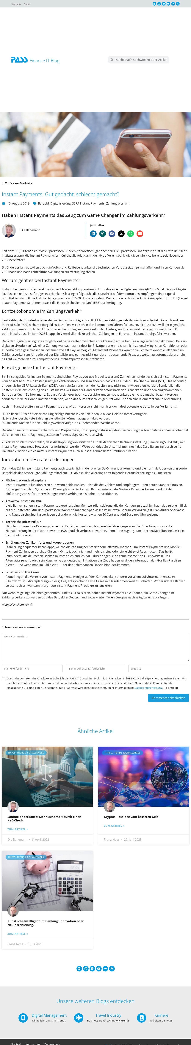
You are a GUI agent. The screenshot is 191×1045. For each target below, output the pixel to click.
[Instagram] (159, 4)
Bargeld (43, 203)
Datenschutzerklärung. (148, 688)
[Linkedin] (154, 4)
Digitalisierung (60, 203)
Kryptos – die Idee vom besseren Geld (131, 817)
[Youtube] (168, 4)
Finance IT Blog (44, 60)
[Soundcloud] (173, 4)
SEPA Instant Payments (88, 203)
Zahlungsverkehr (118, 203)
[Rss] (178, 4)
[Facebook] (164, 4)
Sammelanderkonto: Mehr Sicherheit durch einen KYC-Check (44, 818)
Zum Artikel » (17, 829)
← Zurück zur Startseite (17, 183)
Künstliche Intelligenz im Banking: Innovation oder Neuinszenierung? (45, 923)
